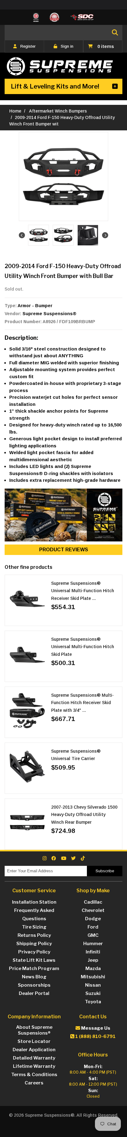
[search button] (115, 32)
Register (27, 46)
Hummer (93, 943)
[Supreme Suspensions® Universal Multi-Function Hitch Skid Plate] (27, 655)
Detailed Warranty (34, 1058)
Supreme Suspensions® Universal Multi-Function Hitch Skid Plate (82, 647)
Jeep (93, 960)
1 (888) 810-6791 (95, 1036)
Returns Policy (34, 935)
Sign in (67, 46)
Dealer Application (34, 1049)
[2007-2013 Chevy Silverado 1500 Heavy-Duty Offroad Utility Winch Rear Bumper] (27, 822)
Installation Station (34, 902)
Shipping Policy (34, 943)
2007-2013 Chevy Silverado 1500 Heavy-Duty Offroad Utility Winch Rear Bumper (84, 815)
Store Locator (34, 1041)
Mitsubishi (93, 977)
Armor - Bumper (35, 305)
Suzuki (92, 993)
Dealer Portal (34, 993)
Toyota (93, 1001)
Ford (93, 927)
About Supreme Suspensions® (34, 1030)
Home (15, 111)
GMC (93, 935)
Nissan (93, 985)
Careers (34, 1083)
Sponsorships (34, 985)
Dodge (93, 918)
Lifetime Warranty (34, 1066)
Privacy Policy (34, 952)
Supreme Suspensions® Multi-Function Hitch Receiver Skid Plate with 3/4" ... (82, 703)
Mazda (93, 968)
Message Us (95, 1028)
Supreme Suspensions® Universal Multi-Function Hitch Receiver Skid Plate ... (82, 591)
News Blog (34, 977)
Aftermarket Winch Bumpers (58, 111)
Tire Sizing (34, 927)
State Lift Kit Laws (34, 960)
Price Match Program (34, 968)
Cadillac (93, 902)
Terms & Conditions (34, 1074)
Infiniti (93, 952)
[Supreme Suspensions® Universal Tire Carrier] (27, 766)
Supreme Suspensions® (49, 313)
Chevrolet (93, 910)
